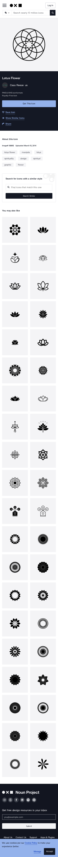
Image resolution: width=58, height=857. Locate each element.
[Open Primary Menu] (4, 6)
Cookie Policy (31, 843)
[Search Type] (7, 13)
